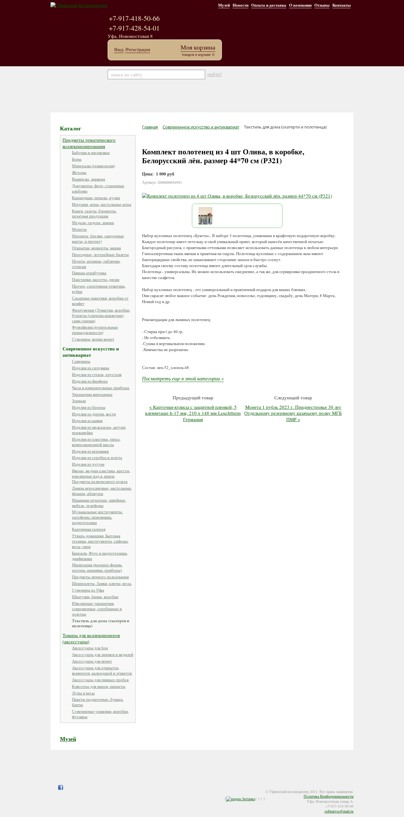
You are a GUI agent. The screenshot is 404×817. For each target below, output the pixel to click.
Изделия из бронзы (88, 407)
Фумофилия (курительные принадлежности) (95, 329)
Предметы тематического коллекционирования (89, 143)
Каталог (70, 128)
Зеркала (79, 400)
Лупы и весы (83, 693)
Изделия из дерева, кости (94, 414)
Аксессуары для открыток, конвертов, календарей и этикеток (102, 670)
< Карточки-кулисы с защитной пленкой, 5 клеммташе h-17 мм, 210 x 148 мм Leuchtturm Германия (193, 413)
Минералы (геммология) (93, 166)
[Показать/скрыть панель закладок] (53, 787)
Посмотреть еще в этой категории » (183, 378)
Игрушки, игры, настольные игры (101, 204)
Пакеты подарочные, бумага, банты (97, 701)
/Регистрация (137, 49)
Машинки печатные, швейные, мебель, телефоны (99, 502)
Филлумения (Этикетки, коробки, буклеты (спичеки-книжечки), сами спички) (101, 315)
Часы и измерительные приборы (100, 388)
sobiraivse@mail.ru (339, 811)
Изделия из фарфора (90, 381)
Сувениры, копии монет (93, 339)
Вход (118, 49)
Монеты (79, 229)
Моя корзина (198, 47)
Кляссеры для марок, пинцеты (98, 686)
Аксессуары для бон (90, 648)
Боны (76, 159)
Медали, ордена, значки (93, 222)
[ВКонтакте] (73, 787)
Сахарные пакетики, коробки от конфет (100, 300)
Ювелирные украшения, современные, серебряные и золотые (97, 608)
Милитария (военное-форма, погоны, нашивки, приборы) (97, 567)
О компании (300, 5)
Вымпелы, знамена (88, 179)
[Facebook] (60, 787)
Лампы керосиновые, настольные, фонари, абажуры (102, 490)
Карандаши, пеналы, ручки (96, 197)
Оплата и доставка (268, 5)
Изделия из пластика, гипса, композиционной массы (96, 441)
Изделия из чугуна (88, 464)
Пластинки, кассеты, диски (95, 279)
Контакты (341, 5)
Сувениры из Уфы (88, 590)
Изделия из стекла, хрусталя (97, 374)
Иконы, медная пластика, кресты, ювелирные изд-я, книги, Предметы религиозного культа (101, 476)
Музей (224, 5)
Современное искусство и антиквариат (90, 351)
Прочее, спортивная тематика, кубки (99, 288)
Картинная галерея (88, 529)
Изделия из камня (87, 420)
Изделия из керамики (90, 451)
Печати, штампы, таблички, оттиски (96, 263)
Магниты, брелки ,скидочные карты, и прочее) (98, 238)
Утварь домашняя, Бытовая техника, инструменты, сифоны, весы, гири (100, 541)
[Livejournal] (79, 787)
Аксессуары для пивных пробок (100, 680)
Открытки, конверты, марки (96, 248)
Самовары (81, 361)
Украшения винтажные (92, 394)
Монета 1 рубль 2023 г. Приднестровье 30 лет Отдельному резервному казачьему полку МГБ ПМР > (293, 413)
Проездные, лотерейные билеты (100, 254)
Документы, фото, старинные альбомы (98, 188)
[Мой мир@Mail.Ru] (85, 787)
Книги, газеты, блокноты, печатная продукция (94, 213)
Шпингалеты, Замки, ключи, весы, (102, 583)
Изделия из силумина (90, 368)
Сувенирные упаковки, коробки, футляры (100, 713)
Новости (240, 5)
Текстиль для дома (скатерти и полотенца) (100, 623)
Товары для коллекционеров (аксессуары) (91, 638)
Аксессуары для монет (92, 661)
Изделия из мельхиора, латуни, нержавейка (99, 429)
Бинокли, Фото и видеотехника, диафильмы (100, 555)
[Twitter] (66, 787)
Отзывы (322, 5)
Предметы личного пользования (100, 577)
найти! (214, 74)
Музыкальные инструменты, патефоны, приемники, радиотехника (97, 517)
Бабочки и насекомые (91, 152)
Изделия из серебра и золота (97, 457)
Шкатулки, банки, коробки (95, 596)
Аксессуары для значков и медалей (102, 654)
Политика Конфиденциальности (329, 796)
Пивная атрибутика (89, 273)
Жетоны (79, 172)
